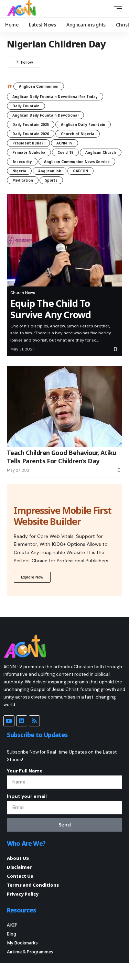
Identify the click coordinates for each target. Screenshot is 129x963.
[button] (105, 8)
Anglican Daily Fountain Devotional (45, 115)
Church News (22, 292)
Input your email (27, 796)
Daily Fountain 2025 (30, 124)
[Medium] (21, 720)
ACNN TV (64, 143)
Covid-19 (65, 152)
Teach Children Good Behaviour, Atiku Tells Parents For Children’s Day (61, 456)
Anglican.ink (49, 171)
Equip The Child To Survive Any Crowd (51, 309)
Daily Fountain (26, 106)
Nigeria (19, 171)
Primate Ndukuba (28, 152)
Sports (51, 180)
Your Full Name (25, 771)
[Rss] (34, 720)
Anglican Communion (38, 86)
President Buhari (28, 143)
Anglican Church (100, 152)
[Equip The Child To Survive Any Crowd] (64, 240)
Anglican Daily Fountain (83, 124)
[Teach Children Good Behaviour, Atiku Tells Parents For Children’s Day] (64, 406)
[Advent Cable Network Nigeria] (23, 8)
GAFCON (80, 171)
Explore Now (32, 577)
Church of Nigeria (77, 133)
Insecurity (22, 161)
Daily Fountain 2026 (30, 133)
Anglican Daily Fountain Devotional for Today (55, 96)
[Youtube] (8, 720)
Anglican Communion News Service (77, 161)
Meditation (22, 180)
